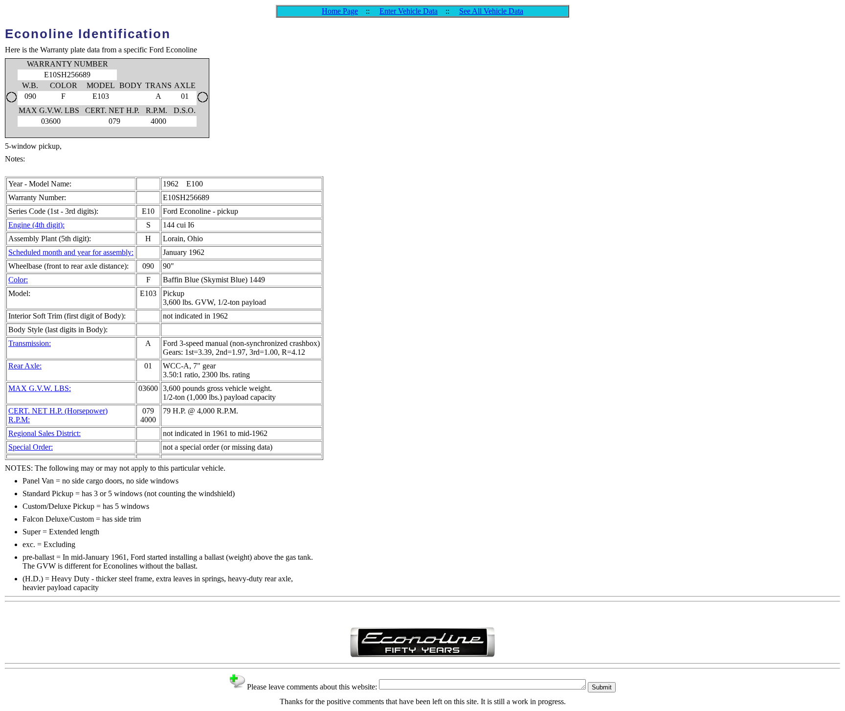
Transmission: (29, 343)
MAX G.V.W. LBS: (39, 388)
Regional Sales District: (44, 433)
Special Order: (30, 447)
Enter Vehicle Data (408, 11)
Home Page (340, 11)
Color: (18, 279)
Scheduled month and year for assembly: (70, 252)
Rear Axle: (25, 366)
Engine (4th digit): (36, 225)
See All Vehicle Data (491, 11)
